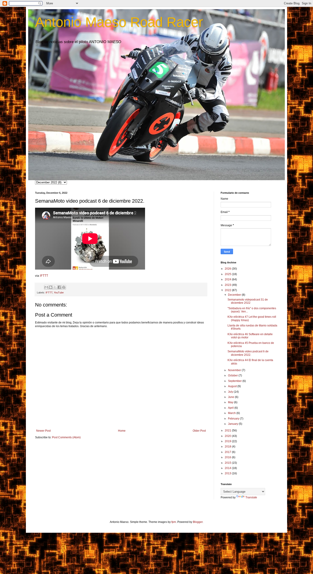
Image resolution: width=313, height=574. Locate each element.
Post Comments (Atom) (66, 437)
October (233, 375)
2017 (228, 452)
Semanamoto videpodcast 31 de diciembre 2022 (248, 301)
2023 (228, 285)
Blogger (198, 522)
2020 (228, 436)
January (233, 423)
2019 (228, 441)
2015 (228, 462)
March (232, 413)
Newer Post (43, 430)
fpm (173, 522)
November (235, 370)
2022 (228, 290)
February (234, 418)
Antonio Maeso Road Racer (119, 22)
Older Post (199, 430)
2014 (228, 468)
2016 (228, 457)
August (232, 386)
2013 (228, 473)
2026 (228, 268)
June (231, 397)
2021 (228, 430)
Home (122, 430)
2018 (228, 446)
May (231, 402)
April (231, 407)
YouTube (59, 292)
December (235, 294)
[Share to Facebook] (59, 287)
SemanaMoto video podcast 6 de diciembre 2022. (248, 353)
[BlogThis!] (50, 287)
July (231, 391)
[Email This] (46, 287)
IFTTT (44, 275)
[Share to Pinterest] (63, 287)
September (235, 381)
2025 (228, 274)
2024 (228, 279)
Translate (251, 497)
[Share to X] (55, 287)
